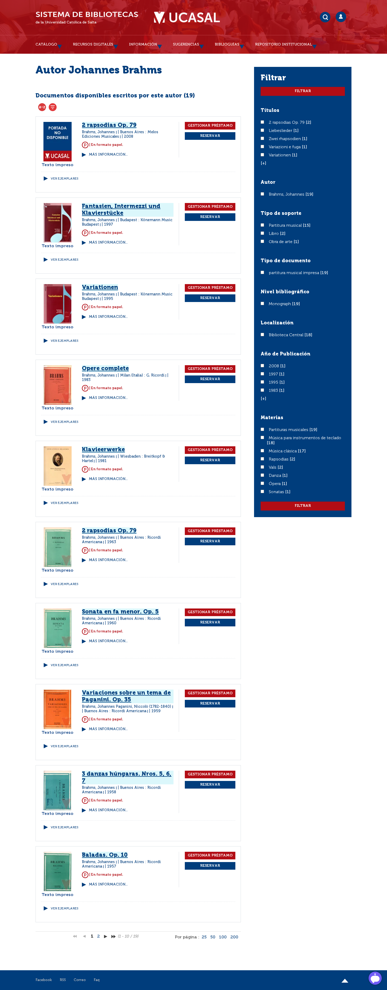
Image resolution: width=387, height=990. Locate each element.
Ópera (275, 484)
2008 (274, 366)
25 (204, 937)
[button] (263, 163)
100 (223, 937)
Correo (80, 980)
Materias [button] (272, 417)
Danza (275, 476)
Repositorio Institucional (283, 44)
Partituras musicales (289, 430)
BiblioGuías (227, 44)
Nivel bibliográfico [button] (285, 292)
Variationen (280, 155)
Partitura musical (286, 226)
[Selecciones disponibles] (42, 107)
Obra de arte (281, 242)
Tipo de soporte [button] (281, 213)
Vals (273, 468)
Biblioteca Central (286, 335)
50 (212, 937)
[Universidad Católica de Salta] (187, 18)
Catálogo (46, 44)
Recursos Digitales (93, 44)
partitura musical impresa (294, 273)
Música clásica (283, 451)
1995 (274, 382)
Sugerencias (186, 44)
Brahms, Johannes (287, 194)
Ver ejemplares (64, 178)
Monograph (280, 304)
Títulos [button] (270, 110)
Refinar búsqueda (53, 107)
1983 (274, 391)
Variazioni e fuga (285, 147)
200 (234, 937)
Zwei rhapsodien (285, 139)
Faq (97, 980)
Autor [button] (268, 182)
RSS (63, 980)
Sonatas (277, 492)
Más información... (108, 154)
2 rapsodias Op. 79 (287, 123)
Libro (274, 234)
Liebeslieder (281, 131)
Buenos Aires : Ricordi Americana (115, 711)
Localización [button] (277, 323)
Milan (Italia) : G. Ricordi (142, 375)
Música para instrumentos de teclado (305, 438)
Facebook (44, 980)
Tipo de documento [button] (286, 261)
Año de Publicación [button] (285, 354)
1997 (274, 374)
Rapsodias (279, 459)
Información (143, 44)
